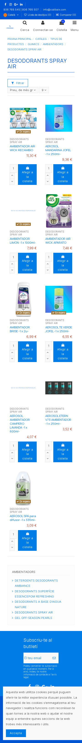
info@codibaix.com (54, 9)
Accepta (16, 733)
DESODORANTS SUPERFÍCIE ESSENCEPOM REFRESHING (34, 593)
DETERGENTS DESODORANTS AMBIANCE (36, 583)
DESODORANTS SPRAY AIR (34, 612)
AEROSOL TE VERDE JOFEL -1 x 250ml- (58, 329)
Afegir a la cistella (27, 176)
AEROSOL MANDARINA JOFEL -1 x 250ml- (58, 150)
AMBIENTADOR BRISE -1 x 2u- (20, 329)
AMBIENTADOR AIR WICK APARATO (58, 241)
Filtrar (19, 83)
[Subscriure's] (54, 658)
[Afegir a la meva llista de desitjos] (17, 134)
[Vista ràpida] (29, 134)
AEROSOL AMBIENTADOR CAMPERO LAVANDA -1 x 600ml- (20, 423)
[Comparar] (23, 134)
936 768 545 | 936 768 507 (21, 9)
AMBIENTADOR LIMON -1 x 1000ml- (23, 241)
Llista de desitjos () (39, 14)
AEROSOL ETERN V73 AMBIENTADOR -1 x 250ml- (58, 420)
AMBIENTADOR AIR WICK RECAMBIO (22, 148)
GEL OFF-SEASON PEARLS (33, 618)
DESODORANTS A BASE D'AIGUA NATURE (38, 604)
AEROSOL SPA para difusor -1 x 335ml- (23, 518)
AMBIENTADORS (23, 572)
